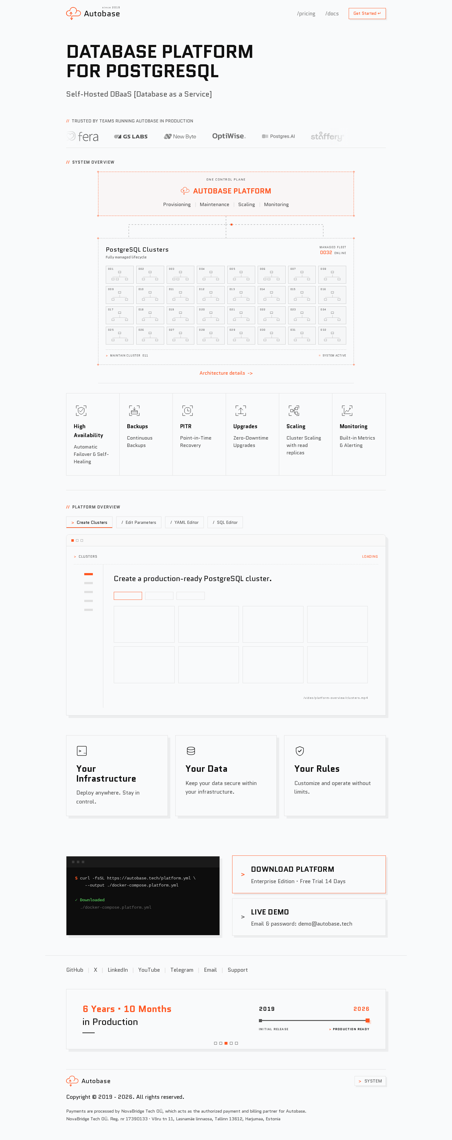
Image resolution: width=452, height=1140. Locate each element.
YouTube (149, 970)
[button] (120, 275)
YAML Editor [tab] (184, 522)
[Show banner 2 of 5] (221, 1043)
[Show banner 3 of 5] (226, 1043)
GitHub (74, 970)
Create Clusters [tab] (89, 522)
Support (238, 970)
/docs (332, 13)
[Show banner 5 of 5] (236, 1043)
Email (210, 970)
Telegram (181, 970)
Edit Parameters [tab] (138, 522)
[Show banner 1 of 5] (215, 1043)
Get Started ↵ (367, 13)
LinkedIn (118, 970)
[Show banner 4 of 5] (231, 1043)
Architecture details (226, 373)
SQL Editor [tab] (225, 522)
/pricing (306, 13)
